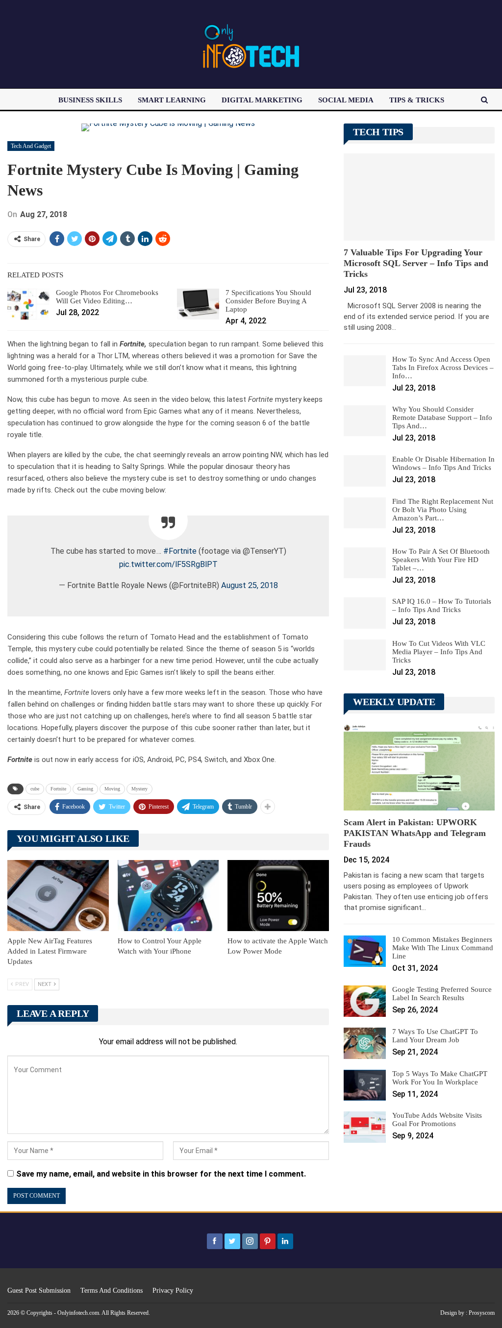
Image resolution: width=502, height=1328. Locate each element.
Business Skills (90, 100)
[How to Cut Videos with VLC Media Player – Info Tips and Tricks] (365, 655)
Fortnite (58, 788)
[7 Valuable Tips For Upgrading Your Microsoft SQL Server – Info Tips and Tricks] (419, 197)
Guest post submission (39, 1290)
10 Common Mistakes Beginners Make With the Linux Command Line (442, 947)
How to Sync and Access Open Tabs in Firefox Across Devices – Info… (443, 367)
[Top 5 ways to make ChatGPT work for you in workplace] (365, 1085)
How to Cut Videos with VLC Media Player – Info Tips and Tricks (438, 651)
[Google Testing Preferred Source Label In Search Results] (365, 1001)
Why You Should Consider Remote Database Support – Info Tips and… (442, 417)
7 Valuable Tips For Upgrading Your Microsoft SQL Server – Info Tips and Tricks (416, 263)
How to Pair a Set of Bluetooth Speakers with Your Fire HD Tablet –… (441, 559)
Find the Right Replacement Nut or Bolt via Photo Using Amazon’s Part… (442, 509)
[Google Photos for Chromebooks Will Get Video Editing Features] (28, 304)
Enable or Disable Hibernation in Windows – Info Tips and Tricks (443, 463)
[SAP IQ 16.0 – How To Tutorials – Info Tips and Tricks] (365, 613)
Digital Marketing (262, 100)
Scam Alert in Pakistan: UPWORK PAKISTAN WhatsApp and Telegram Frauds (415, 833)
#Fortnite (180, 551)
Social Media (346, 100)
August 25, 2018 (249, 585)
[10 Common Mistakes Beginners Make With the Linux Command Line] (365, 951)
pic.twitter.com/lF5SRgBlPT (168, 564)
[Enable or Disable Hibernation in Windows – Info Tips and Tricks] (365, 471)
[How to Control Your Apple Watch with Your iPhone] (168, 895)
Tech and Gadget (31, 146)
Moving (112, 788)
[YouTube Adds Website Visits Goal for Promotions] (365, 1127)
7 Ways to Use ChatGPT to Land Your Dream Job (435, 1036)
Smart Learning (172, 100)
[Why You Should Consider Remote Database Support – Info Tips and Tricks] (365, 421)
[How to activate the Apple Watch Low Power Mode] (278, 895)
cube (34, 788)
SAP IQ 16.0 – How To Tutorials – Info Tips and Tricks (441, 605)
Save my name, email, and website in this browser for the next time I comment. (161, 1174)
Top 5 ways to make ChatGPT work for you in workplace (439, 1078)
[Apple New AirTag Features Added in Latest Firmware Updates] (58, 895)
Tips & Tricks (416, 100)
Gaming (85, 788)
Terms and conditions (111, 1290)
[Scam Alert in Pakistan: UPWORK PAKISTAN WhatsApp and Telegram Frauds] (419, 767)
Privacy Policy (172, 1290)
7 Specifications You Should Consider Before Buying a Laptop (268, 301)
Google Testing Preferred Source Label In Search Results (442, 993)
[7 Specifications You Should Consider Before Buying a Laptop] (198, 304)
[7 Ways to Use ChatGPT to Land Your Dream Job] (365, 1043)
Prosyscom (482, 1312)
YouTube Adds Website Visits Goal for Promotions (437, 1119)
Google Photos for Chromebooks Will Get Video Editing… (107, 297)
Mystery (139, 788)
